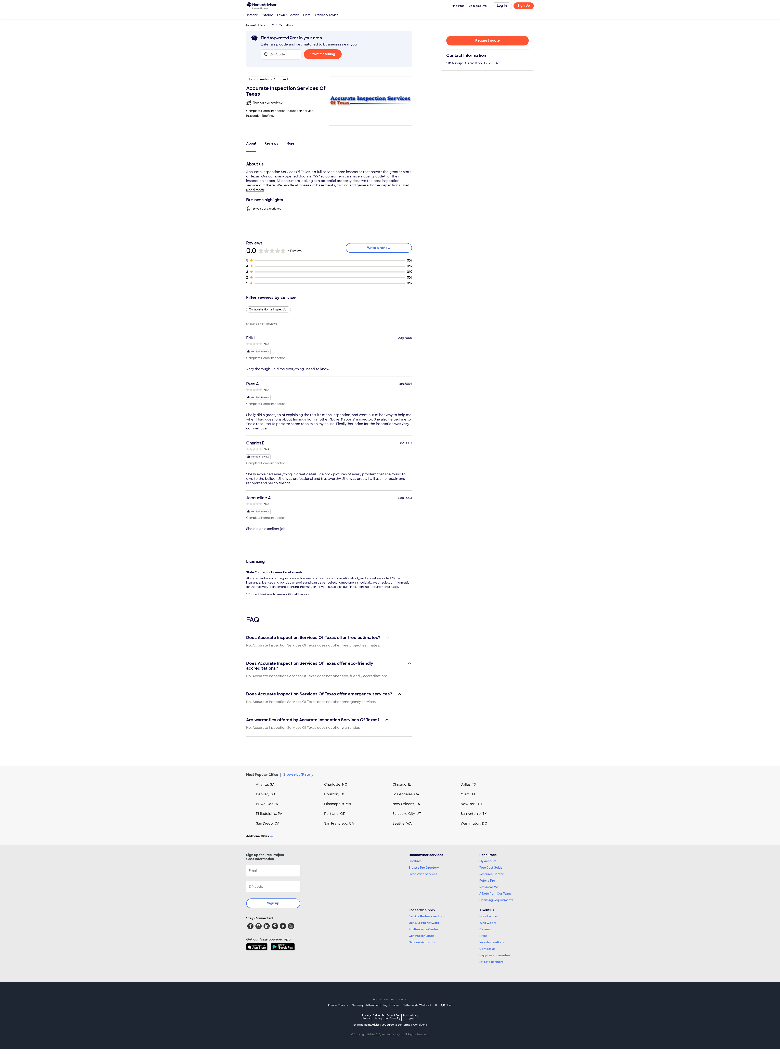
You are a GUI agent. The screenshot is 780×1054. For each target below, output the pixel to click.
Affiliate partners (491, 962)
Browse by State (296, 774)
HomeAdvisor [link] (255, 25)
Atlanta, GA (265, 784)
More (306, 15)
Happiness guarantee (494, 955)
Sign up (273, 903)
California (378, 1017)
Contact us (487, 949)
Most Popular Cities (262, 775)
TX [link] (272, 25)
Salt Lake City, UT (406, 814)
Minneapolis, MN (337, 804)
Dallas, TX (468, 784)
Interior (252, 15)
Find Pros (415, 861)
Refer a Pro (487, 880)
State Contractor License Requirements (274, 572)
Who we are (487, 923)
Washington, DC (474, 823)
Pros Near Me (488, 887)
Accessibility (410, 1017)
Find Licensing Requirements (369, 587)
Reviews (271, 143)
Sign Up (524, 5)
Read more (255, 190)
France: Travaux (338, 1005)
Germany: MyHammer (365, 1005)
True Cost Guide (490, 867)
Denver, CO (265, 794)
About (251, 143)
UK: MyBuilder (443, 1005)
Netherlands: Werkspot (417, 1005)
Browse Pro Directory (424, 867)
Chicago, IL (401, 784)
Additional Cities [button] (257, 836)
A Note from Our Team (495, 893)
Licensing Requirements (496, 900)
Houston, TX (334, 794)
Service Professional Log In (427, 916)
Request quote (487, 40)
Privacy (366, 1017)
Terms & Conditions (414, 1024)
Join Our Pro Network (424, 923)
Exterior (267, 15)
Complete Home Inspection (268, 309)
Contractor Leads (421, 936)
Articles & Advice (326, 15)
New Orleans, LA (406, 804)
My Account (487, 861)
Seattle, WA (402, 823)
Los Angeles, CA (405, 794)
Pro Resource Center (423, 929)
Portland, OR (334, 814)
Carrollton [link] (285, 25)
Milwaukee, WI (268, 804)
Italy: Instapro (391, 1005)
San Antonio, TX (474, 814)
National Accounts (422, 942)
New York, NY (472, 804)
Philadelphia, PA (269, 814)
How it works (488, 916)
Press (483, 936)
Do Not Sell (393, 1017)
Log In (502, 5)
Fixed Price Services (423, 874)
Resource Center (491, 874)
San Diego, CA (268, 823)
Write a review (379, 248)
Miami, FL (468, 794)
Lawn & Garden (288, 15)
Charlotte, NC (335, 784)
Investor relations (491, 942)
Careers (485, 929)
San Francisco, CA (339, 823)
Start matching (322, 54)
